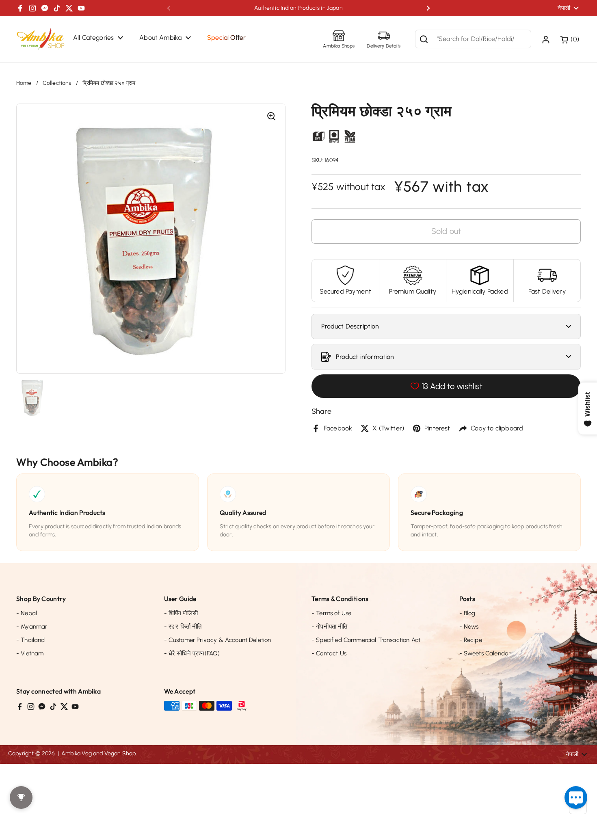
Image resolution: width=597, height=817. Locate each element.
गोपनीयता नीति (329, 626)
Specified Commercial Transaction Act (365, 640)
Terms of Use (331, 613)
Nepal (26, 613)
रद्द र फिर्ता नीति (183, 626)
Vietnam (29, 653)
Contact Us (328, 653)
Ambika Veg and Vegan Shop (98, 753)
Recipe (470, 640)
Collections (57, 83)
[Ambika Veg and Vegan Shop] (40, 39)
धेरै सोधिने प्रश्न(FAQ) (192, 653)
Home (24, 83)
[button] (570, 39)
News (469, 626)
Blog (467, 613)
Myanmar (31, 626)
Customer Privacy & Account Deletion (217, 640)
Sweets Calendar (485, 653)
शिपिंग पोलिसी (181, 613)
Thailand (30, 640)
